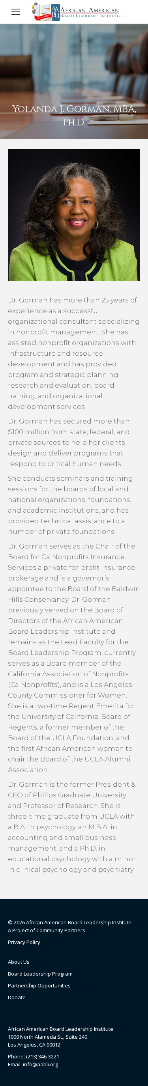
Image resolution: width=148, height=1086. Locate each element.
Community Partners (60, 930)
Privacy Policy (24, 942)
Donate (17, 997)
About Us (19, 961)
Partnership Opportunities (39, 985)
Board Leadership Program (40, 973)
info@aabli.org (40, 1064)
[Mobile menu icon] (16, 12)
